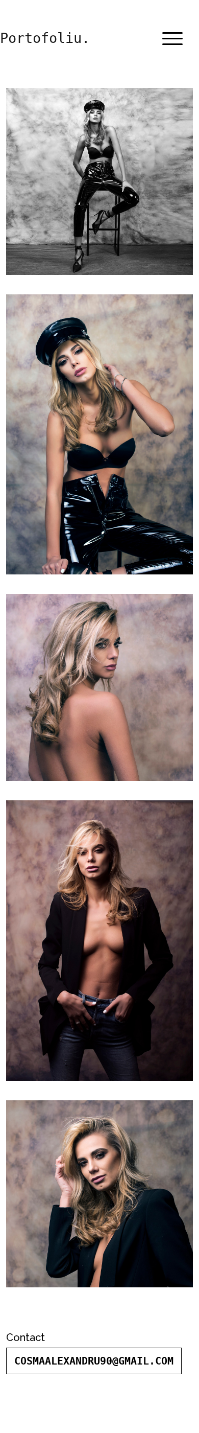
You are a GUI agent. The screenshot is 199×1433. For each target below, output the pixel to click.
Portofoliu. (45, 38)
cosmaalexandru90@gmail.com (93, 1361)
